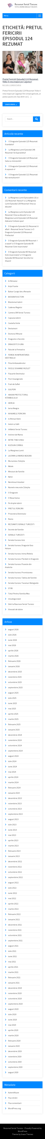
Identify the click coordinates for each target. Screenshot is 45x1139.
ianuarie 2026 (14, 666)
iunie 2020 (12, 1019)
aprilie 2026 (13, 650)
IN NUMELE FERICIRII (17, 413)
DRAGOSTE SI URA (16, 344)
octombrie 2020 (15, 998)
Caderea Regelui (15, 307)
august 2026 (13, 629)
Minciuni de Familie (16, 471)
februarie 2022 (14, 914)
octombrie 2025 (15, 682)
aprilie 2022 (13, 903)
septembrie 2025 (15, 687)
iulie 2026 (12, 634)
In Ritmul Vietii (14, 419)
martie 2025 (13, 719)
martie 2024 (13, 782)
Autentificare (13, 1092)
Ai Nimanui (12, 281)
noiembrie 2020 (15, 993)
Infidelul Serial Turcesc (17, 429)
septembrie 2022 (15, 877)
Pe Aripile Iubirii (15, 503)
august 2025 (13, 692)
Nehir (10, 477)
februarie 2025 (14, 724)
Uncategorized (14, 599)
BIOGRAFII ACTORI (16, 297)
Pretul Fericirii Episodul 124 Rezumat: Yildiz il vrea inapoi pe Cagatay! (20, 80)
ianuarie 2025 (14, 729)
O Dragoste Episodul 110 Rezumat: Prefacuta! (19, 232)
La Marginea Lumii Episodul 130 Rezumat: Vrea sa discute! (20, 203)
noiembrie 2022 (15, 866)
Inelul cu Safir (13, 424)
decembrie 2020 (15, 988)
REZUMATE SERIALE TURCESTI (21, 524)
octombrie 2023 (15, 808)
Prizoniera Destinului (17, 513)
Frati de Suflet (14, 384)
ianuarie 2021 (14, 982)
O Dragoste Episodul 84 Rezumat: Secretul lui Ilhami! (19, 258)
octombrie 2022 (15, 872)
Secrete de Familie (16, 529)
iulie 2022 (12, 888)
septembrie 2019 (15, 1067)
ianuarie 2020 (14, 1046)
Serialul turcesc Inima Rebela (20, 553)
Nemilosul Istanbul (16, 482)
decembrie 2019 (15, 1051)
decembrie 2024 (15, 735)
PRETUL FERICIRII (24, 53)
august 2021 (13, 946)
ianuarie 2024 (14, 793)
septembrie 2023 (15, 814)
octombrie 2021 (15, 935)
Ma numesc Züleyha (16, 461)
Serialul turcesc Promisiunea (20, 572)
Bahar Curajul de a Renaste (19, 291)
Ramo (10, 519)
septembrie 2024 (15, 750)
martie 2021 (13, 972)
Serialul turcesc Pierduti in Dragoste (23, 559)
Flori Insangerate (15, 379)
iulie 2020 (12, 1014)
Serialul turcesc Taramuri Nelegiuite (23, 583)
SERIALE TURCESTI (16, 535)
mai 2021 (12, 961)
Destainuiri (12, 328)
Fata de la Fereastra (16, 349)
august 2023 (13, 819)
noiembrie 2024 (15, 740)
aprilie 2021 (13, 967)
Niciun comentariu (11, 85)
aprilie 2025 (13, 714)
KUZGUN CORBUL (15, 445)
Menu (6, 15)
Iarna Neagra (13, 408)
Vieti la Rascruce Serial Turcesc (21, 604)
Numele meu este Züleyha (19, 487)
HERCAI (11, 403)
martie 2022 (13, 909)
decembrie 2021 (15, 924)
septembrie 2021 (15, 940)
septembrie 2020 (15, 1004)
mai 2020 (12, 1025)
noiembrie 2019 (14, 1056)
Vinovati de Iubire (15, 609)
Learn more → (11, 104)
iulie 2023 (12, 824)
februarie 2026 (14, 661)
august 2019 (13, 1072)
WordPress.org (14, 1108)
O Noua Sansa (14, 498)
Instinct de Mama (15, 434)
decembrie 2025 (15, 671)
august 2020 (13, 1009)
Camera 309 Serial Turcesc (19, 312)
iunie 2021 (12, 956)
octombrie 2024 (15, 745)
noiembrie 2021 (15, 930)
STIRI (10, 588)
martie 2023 (13, 845)
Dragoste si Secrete (16, 339)
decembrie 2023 (15, 798)
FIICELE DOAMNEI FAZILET (19, 368)
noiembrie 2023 (15, 803)
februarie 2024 (14, 787)
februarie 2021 (14, 977)
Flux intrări (12, 1098)
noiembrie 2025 (15, 677)
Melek (10, 466)
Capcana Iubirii (14, 318)
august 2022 (13, 882)
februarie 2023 (14, 851)
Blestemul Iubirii (15, 302)
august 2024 (13, 756)
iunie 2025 (12, 703)
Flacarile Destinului (16, 373)
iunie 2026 (12, 640)
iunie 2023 (12, 830)
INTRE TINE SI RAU (16, 440)
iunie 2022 (12, 893)
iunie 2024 (12, 766)
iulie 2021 (12, 951)
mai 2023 (12, 835)
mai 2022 (12, 898)
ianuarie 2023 (14, 856)
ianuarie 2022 (14, 919)
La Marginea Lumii (16, 450)
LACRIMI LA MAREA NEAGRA (20, 455)
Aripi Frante (13, 286)
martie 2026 (13, 656)
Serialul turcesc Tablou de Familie (22, 577)
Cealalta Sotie (14, 323)
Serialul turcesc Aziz (16, 540)
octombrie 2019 (15, 1062)
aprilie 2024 (13, 777)
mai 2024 (12, 772)
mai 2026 (12, 645)
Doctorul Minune (15, 333)
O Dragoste (13, 492)
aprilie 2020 (13, 1030)
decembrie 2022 (15, 861)
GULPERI (12, 389)
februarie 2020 (14, 1040)
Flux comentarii (14, 1103)
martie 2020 (13, 1035)
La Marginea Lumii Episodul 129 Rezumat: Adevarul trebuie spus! (21, 218)
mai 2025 (12, 708)
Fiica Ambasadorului (16, 363)
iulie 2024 (12, 761)
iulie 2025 (12, 698)
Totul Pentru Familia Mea (19, 593)
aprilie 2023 (13, 840)
